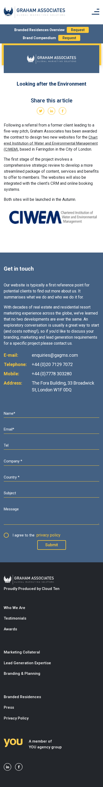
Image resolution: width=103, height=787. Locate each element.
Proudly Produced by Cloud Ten (32, 588)
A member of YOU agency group (45, 744)
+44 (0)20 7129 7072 (52, 364)
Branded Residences (22, 697)
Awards (10, 629)
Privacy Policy (16, 718)
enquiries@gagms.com (55, 355)
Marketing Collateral (22, 652)
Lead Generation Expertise (27, 663)
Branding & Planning (22, 673)
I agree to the (36, 535)
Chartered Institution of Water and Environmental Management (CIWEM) (51, 143)
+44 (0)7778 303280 (52, 373)
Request (77, 30)
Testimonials (15, 618)
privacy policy (48, 535)
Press (9, 707)
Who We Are (14, 608)
